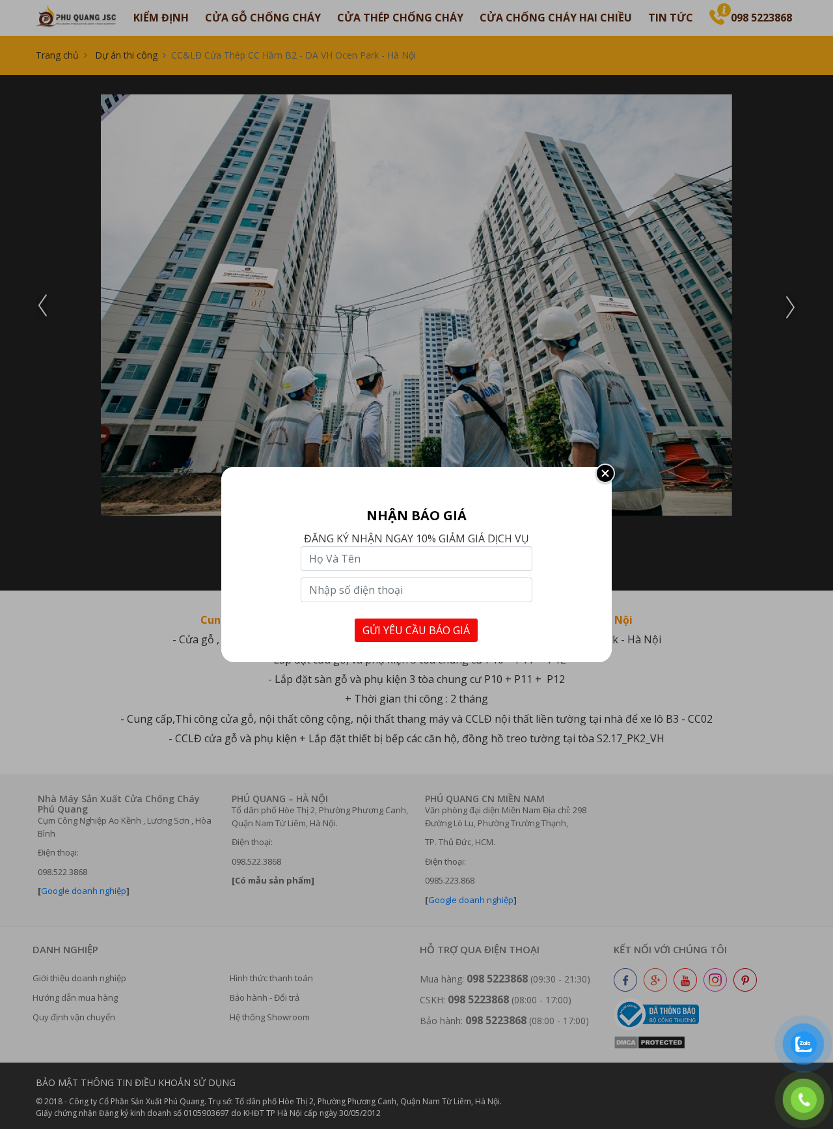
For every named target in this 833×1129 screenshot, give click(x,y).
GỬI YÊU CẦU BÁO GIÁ (416, 630)
